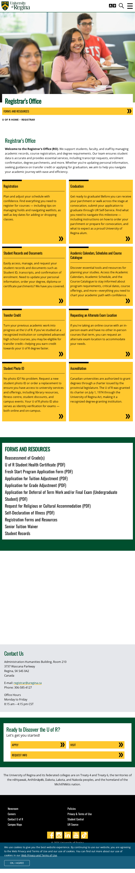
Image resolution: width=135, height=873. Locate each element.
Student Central (76, 819)
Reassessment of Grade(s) (24, 457)
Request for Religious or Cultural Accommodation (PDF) (48, 506)
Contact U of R (15, 819)
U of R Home (10, 119)
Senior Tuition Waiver (21, 526)
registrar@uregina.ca (28, 683)
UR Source (73, 824)
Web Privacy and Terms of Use (39, 855)
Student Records (17, 533)
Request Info (19, 755)
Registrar (28, 119)
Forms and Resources (16, 111)
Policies (72, 808)
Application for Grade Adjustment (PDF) (35, 485)
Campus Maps (15, 824)
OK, (17, 863)
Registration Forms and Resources (31, 519)
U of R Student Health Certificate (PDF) (35, 464)
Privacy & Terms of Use (80, 814)
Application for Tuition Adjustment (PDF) (36, 478)
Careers (12, 814)
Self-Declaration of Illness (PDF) (29, 512)
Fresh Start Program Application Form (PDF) (39, 471)
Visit (73, 745)
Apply (15, 745)
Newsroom (13, 808)
